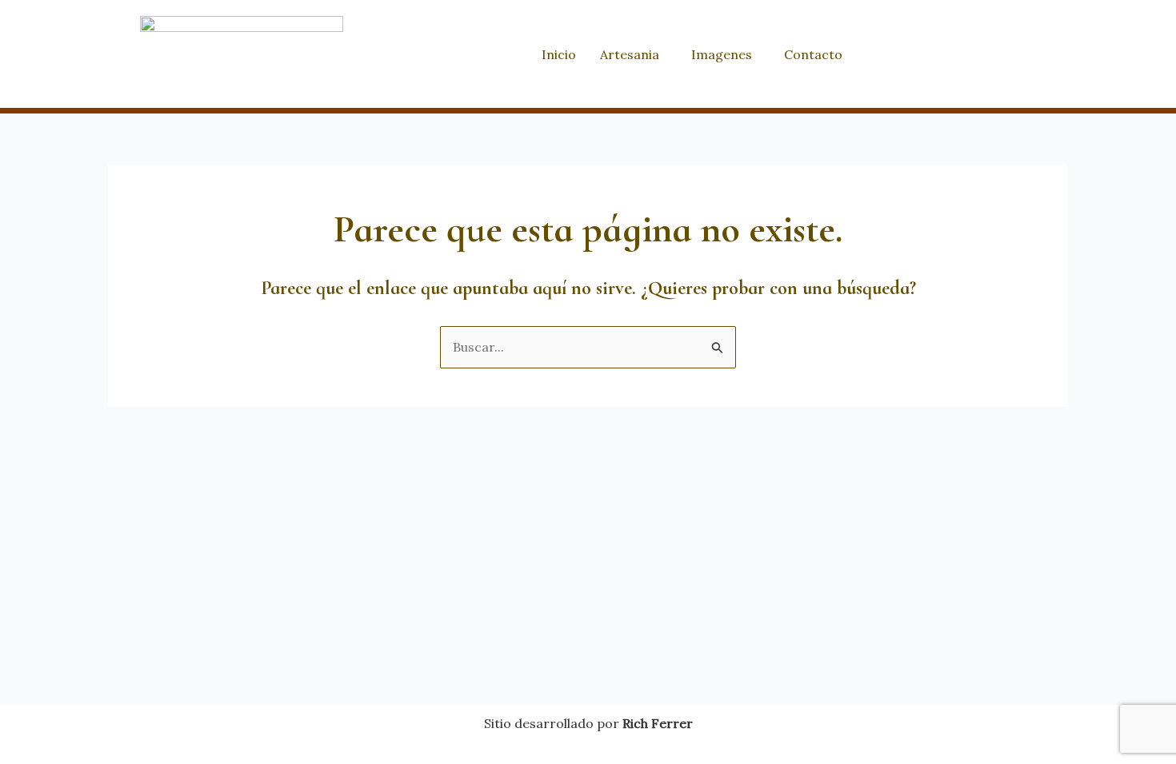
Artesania (629, 54)
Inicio (559, 54)
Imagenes (721, 54)
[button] (633, 54)
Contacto (813, 54)
